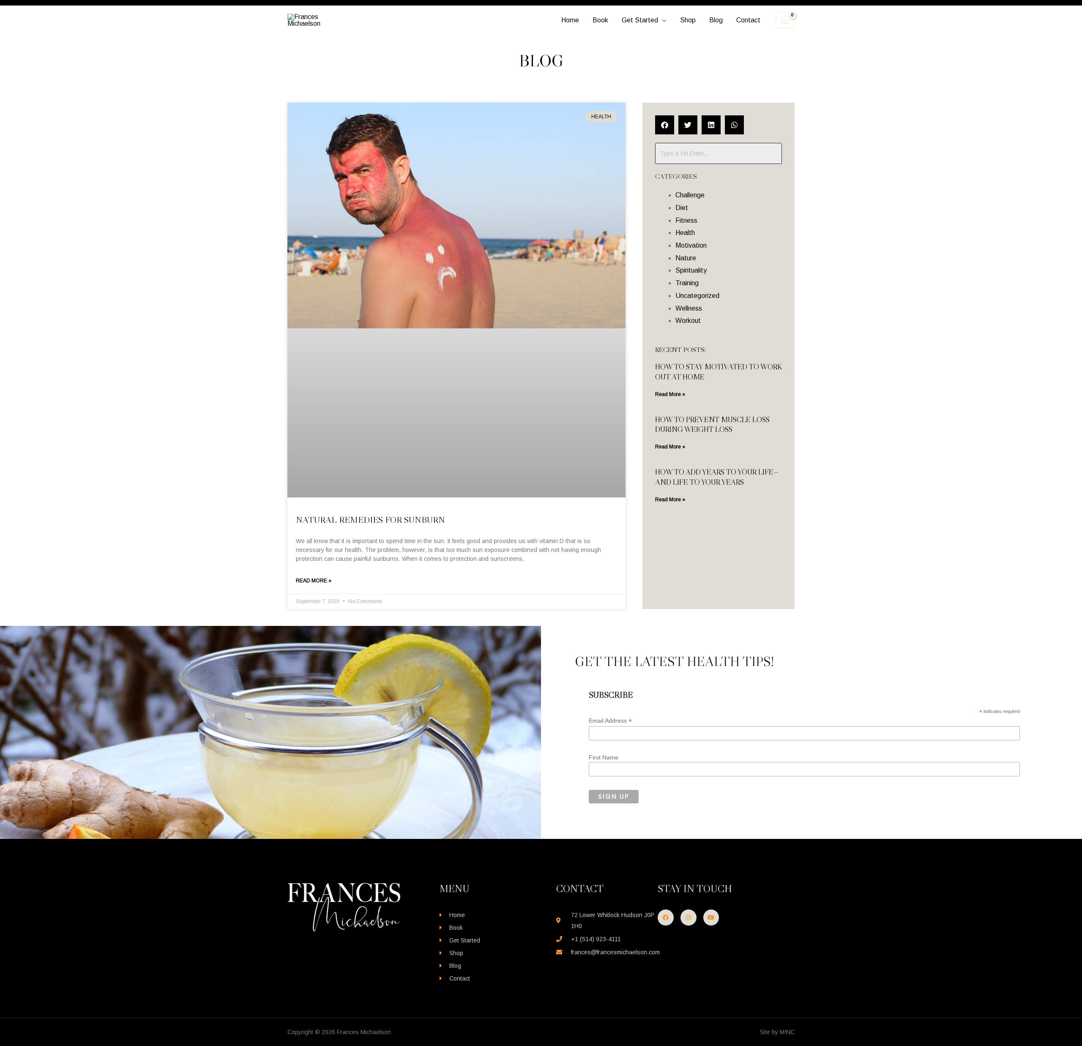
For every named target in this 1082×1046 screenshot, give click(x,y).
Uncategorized (697, 295)
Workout (688, 320)
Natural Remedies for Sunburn (370, 519)
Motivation (691, 245)
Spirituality (691, 270)
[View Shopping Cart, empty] (785, 20)
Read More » (313, 581)
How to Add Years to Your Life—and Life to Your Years (717, 476)
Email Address (610, 721)
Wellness (688, 308)
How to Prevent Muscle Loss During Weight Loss (712, 424)
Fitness (686, 220)
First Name (603, 757)
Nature (685, 258)
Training (687, 283)
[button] (662, 20)
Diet (681, 207)
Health (685, 232)
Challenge (690, 195)
